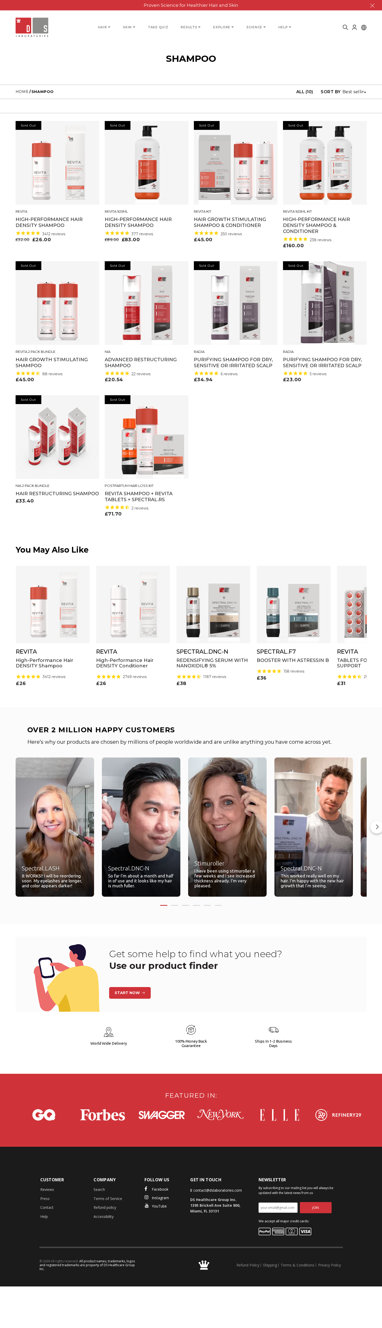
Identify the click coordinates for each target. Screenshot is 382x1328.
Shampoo (42, 91)
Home (22, 91)
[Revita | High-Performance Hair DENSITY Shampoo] (57, 163)
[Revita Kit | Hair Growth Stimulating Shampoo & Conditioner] (236, 163)
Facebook (160, 1189)
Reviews (47, 1189)
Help (44, 1216)
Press (45, 1198)
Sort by (331, 91)
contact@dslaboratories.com (217, 1190)
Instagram (160, 1197)
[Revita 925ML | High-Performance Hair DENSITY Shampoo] (146, 163)
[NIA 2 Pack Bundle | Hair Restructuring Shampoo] (57, 437)
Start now (127, 992)
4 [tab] (196, 905)
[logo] (32, 27)
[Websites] (364, 27)
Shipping (270, 1265)
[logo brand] (44, 1115)
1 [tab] (163, 905)
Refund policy (105, 1207)
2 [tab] (174, 905)
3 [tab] (185, 905)
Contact (47, 1207)
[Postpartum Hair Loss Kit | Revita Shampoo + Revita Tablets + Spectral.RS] (146, 437)
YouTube (159, 1206)
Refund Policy (247, 1265)
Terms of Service (108, 1198)
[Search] (344, 27)
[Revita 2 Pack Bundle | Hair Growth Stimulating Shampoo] (57, 303)
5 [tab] (207, 905)
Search (99, 1189)
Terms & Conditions (297, 1265)
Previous (6, 827)
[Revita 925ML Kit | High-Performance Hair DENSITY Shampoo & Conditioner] (325, 163)
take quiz (158, 27)
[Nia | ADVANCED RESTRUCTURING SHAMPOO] (146, 303)
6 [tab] (218, 905)
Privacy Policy (329, 1265)
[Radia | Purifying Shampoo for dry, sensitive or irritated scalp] (236, 303)
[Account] (354, 27)
